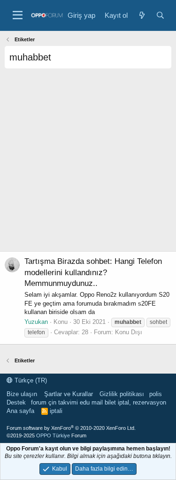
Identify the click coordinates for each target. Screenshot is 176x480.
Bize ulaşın (22, 394)
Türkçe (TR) (30, 380)
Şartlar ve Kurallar (68, 394)
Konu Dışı (128, 332)
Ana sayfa (20, 410)
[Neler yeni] (141, 15)
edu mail (91, 402)
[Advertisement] (88, 163)
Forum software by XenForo (71, 428)
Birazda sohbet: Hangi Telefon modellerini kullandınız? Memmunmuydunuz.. (93, 272)
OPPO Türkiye (53, 435)
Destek (16, 402)
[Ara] (160, 15)
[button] (18, 15)
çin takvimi (63, 402)
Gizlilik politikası (121, 394)
